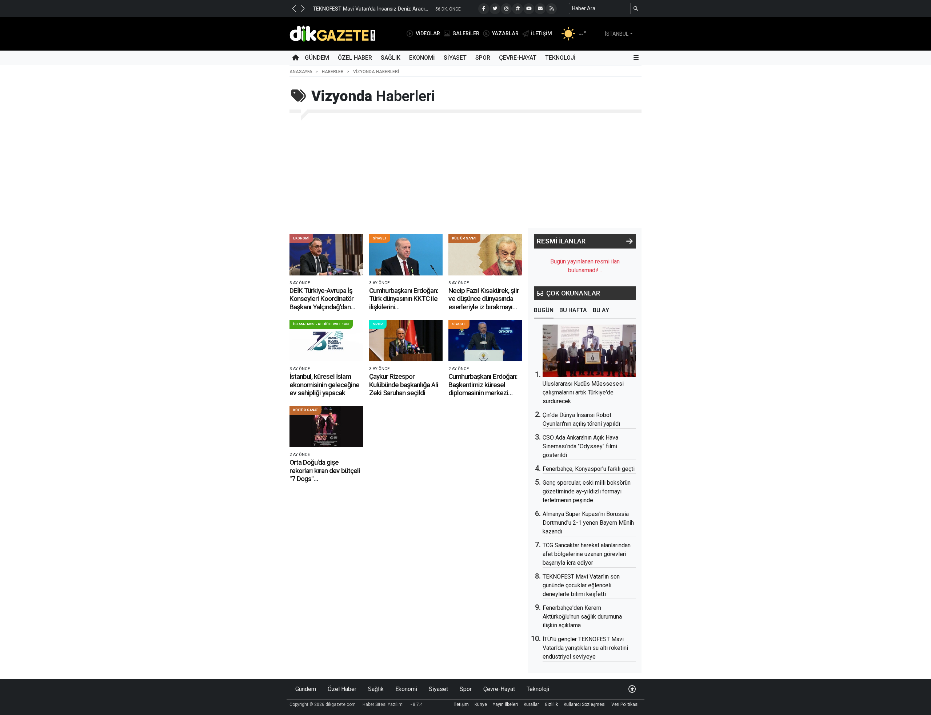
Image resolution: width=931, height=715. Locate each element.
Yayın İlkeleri (505, 704)
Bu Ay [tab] (601, 310)
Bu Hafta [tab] (573, 310)
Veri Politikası (625, 704)
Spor (482, 57)
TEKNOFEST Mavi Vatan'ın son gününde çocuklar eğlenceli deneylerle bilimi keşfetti (581, 585)
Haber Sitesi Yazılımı (383, 704)
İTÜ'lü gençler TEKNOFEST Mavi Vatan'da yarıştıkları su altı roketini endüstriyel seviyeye (585, 648)
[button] (293, 8)
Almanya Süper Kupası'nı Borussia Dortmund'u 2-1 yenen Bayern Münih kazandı (588, 523)
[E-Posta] (540, 8)
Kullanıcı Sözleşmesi (585, 704)
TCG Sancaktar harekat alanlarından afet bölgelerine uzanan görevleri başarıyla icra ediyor (587, 554)
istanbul (616, 34)
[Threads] (517, 8)
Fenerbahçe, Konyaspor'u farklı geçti (589, 468)
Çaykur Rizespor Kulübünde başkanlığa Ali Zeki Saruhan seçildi (403, 384)
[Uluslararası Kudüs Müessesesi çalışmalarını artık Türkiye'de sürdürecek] (589, 351)
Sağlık (390, 57)
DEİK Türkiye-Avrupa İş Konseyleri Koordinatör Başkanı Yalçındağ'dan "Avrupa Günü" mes (321, 302)
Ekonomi (422, 57)
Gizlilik (551, 704)
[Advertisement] (465, 174)
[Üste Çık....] (632, 689)
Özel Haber (355, 57)
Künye (481, 704)
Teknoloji (560, 57)
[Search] (636, 8)
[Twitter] (495, 8)
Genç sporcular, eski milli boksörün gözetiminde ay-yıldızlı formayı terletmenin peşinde (587, 491)
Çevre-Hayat (517, 57)
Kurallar (531, 704)
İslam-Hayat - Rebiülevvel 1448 (321, 324)
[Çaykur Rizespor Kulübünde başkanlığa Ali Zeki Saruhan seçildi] (406, 340)
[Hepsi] (629, 241)
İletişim (461, 704)
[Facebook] (483, 8)
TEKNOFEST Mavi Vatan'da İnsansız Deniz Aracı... (370, 9)
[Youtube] (528, 8)
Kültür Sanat (464, 238)
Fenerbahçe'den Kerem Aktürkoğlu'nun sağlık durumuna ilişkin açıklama (582, 616)
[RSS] (551, 8)
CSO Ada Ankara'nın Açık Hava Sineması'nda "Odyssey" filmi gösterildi (580, 446)
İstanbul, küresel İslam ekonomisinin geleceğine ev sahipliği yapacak (324, 384)
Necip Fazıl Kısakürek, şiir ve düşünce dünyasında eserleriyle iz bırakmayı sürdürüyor (483, 302)
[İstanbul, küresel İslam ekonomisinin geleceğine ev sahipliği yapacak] (326, 340)
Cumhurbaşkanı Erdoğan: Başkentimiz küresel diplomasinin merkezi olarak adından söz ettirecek (483, 392)
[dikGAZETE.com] (332, 33)
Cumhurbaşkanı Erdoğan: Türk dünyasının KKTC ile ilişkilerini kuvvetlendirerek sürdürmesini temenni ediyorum (403, 310)
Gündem (317, 57)
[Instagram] (506, 8)
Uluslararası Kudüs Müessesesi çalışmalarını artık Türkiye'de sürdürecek (583, 392)
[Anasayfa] (295, 58)
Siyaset (455, 57)
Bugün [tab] (544, 310)
